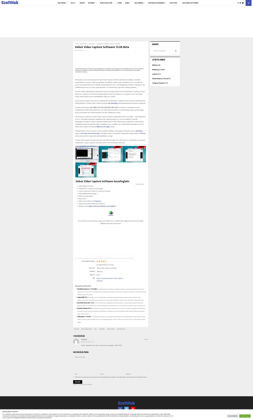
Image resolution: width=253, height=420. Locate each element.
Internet (91, 3)
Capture (76, 329)
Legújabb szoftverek (190, 3)
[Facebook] (239, 3)
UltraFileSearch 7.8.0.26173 (161, 78)
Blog (73, 3)
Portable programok (156, 3)
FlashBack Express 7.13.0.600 (87, 289)
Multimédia (139, 3)
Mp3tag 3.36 (156, 65)
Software (102, 329)
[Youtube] (243, 3)
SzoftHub (9, 3)
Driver (82, 3)
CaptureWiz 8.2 (82, 297)
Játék (119, 3)
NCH (95, 329)
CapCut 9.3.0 (156, 74)
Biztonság (62, 3)
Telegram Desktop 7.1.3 (160, 83)
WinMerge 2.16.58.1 (158, 69)
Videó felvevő (111, 329)
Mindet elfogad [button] (245, 416)
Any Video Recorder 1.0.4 (85, 303)
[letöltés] (110, 213)
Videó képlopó (121, 329)
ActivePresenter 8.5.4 (84, 308)
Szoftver (173, 3)
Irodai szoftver (106, 3)
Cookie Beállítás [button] (232, 416)
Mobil (127, 3)
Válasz (146, 339)
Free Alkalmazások (86, 329)
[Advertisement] (118, 21)
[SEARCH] (176, 51)
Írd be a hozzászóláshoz (82, 384)
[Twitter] (241, 3)
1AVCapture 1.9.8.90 (83, 316)
